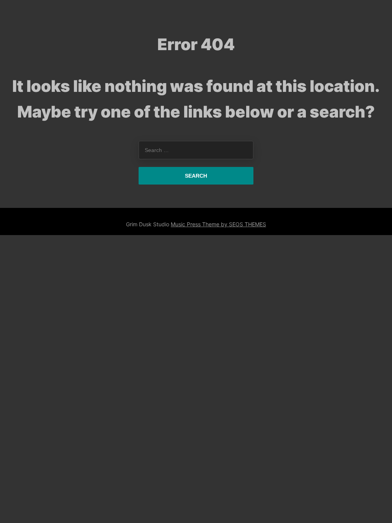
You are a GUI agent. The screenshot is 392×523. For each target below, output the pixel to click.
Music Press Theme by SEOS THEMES (218, 224)
